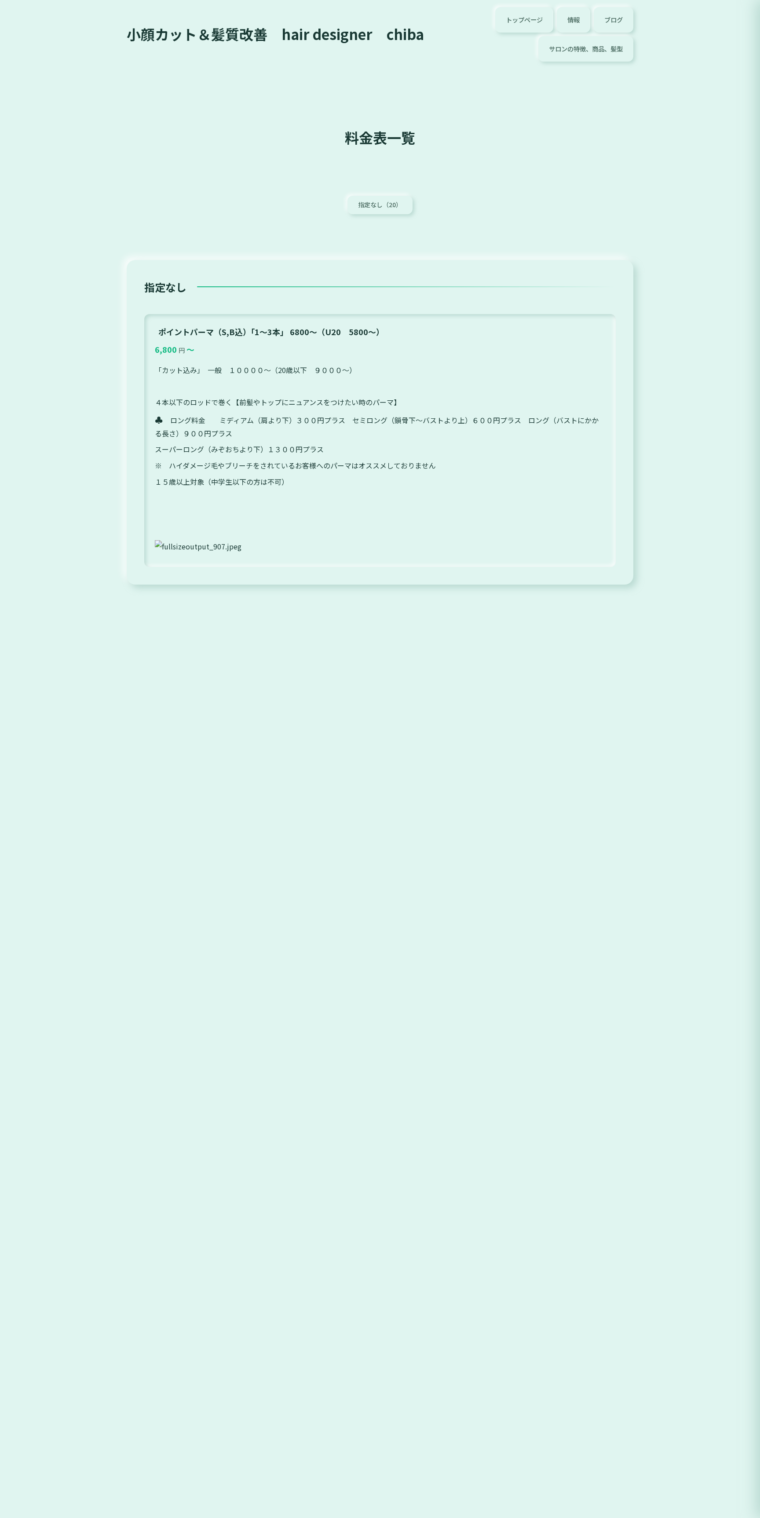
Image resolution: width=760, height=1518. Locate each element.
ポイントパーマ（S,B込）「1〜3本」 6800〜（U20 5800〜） (271, 331)
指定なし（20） (380, 204)
